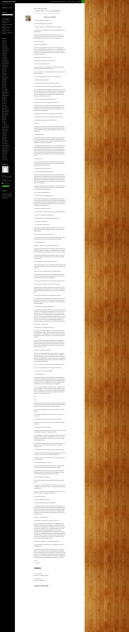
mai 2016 (3, 121)
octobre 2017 (4, 93)
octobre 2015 (4, 129)
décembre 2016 (5, 109)
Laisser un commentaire (55, 13)
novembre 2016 (5, 111)
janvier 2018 (4, 90)
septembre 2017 (5, 95)
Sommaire (79, 1)
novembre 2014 (5, 146)
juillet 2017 (4, 98)
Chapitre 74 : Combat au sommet (41, 574)
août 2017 (4, 97)
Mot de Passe (4, 179)
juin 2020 (3, 55)
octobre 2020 (4, 52)
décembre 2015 (5, 126)
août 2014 (4, 151)
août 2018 (4, 79)
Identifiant (4, 175)
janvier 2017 (4, 108)
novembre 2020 (5, 50)
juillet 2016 (4, 118)
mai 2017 (3, 101)
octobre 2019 (4, 64)
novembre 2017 (5, 92)
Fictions (68, 1)
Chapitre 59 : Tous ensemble (7, 24)
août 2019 (4, 68)
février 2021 (4, 45)
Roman (73, 1)
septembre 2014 (5, 150)
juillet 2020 (4, 53)
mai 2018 (3, 84)
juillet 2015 (4, 134)
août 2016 (4, 116)
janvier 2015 (4, 143)
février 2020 (4, 58)
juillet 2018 (4, 81)
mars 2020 (4, 56)
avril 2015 (4, 138)
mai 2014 (3, 156)
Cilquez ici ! (6, 197)
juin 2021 (3, 42)
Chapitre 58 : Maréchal (6, 27)
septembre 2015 (5, 130)
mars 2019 (4, 76)
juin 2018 (3, 82)
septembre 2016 (5, 114)
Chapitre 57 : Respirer (6, 29)
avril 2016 (4, 122)
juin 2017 (3, 100)
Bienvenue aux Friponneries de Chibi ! (58, 1)
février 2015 (4, 142)
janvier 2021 (4, 47)
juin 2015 (3, 135)
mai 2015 (3, 137)
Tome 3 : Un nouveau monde (40, 8)
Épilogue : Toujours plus (6, 21)
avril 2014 (4, 158)
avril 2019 (4, 74)
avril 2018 (4, 85)
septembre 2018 (5, 77)
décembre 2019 (5, 61)
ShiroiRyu (46, 13)
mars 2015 (4, 140)
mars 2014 (4, 159)
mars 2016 (4, 124)
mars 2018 (4, 87)
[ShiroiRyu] (28, 18)
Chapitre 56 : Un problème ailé (7, 32)
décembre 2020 (5, 48)
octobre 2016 (4, 113)
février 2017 (4, 106)
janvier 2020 (4, 60)
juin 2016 (3, 119)
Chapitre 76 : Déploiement (40, 579)
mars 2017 (4, 105)
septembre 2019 (5, 66)
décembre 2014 (5, 145)
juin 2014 (3, 154)
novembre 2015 (5, 127)
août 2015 (4, 132)
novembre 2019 (5, 63)
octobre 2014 (4, 148)
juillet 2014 (4, 153)
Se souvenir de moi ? (6, 183)
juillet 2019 (4, 69)
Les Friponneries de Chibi (8, 1)
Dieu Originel (37, 568)
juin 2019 (3, 71)
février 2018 (4, 89)
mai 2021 (3, 44)
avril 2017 (4, 103)
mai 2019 (3, 72)
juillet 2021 (4, 40)
